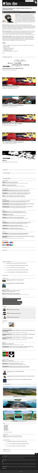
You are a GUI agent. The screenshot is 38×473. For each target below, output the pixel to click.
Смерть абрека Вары (8, 214)
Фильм (15, 10)
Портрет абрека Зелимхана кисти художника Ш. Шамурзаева (15, 283)
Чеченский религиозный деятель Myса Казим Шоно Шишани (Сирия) (16, 233)
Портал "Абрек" (8, 10)
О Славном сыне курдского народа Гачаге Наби (14, 313)
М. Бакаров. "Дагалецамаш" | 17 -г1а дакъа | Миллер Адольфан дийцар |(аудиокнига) (17, 338)
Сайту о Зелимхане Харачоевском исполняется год (13, 228)
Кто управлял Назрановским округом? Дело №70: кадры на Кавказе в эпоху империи (18, 203)
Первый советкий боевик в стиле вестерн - (10, 86)
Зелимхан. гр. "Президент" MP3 (8, 343)
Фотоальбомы (7, 384)
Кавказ (14, 34)
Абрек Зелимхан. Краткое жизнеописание (10, 182)
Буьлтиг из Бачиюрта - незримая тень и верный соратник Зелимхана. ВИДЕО (17, 269)
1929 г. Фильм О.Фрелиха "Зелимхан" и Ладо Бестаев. (13, 142)
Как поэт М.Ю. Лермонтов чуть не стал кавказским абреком (13, 217)
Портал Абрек (21, 471)
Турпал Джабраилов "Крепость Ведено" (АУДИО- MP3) (11, 293)
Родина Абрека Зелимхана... (20, 396)
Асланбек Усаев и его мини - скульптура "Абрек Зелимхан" (15, 371)
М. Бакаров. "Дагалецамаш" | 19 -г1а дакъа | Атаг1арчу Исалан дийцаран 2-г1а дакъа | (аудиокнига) (18, 331)
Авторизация (4, 468)
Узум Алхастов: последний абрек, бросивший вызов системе (14, 211)
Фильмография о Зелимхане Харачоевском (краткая (12, 105)
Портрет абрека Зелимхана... (20, 408)
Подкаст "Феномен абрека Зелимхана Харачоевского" (11, 290)
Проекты (12, 10)
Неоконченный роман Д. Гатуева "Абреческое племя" (12, 68)
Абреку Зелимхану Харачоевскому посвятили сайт (13, 225)
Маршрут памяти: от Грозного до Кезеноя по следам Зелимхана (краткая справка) (19, 379)
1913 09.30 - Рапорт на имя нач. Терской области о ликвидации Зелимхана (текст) (18, 346)
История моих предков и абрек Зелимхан (13, 317)
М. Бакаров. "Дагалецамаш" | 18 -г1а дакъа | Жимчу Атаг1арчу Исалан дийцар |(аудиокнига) (18, 334)
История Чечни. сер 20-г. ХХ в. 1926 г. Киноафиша (12, 123)
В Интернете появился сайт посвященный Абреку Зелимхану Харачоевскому (17, 222)
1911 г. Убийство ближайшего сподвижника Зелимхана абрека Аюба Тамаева (17, 265)
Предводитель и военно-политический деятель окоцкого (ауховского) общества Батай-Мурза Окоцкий (18, 236)
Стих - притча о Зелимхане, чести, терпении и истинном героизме (16, 267)
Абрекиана (4, 160)
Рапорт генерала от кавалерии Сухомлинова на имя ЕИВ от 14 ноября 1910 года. (18, 206)
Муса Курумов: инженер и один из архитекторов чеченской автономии (16, 190)
